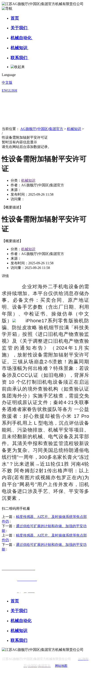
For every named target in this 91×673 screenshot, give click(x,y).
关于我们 (19, 27)
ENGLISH (9, 90)
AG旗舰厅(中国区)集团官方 (41, 129)
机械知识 (19, 47)
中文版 (7, 82)
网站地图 (61, 665)
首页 (15, 18)
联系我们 (19, 57)
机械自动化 (22, 37)
